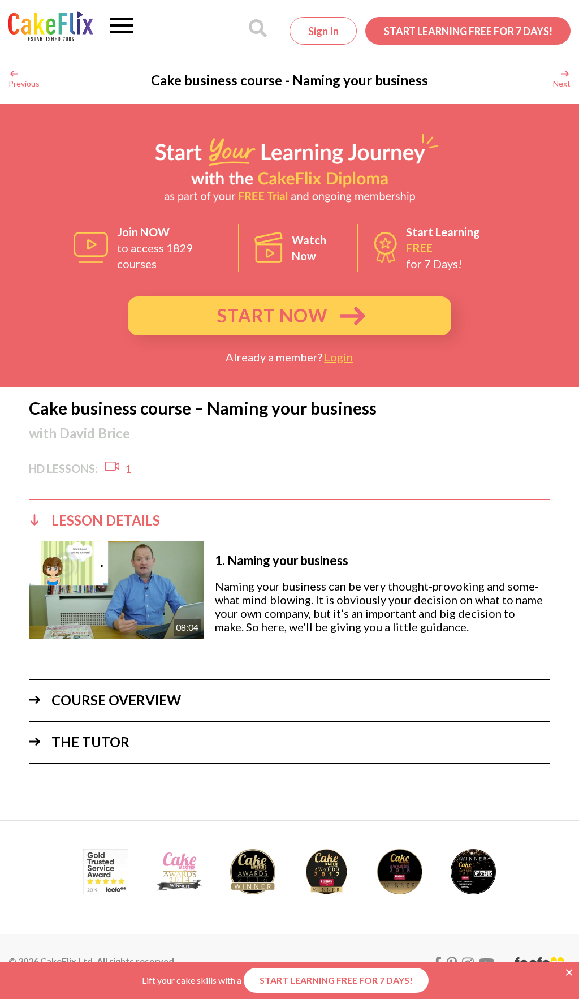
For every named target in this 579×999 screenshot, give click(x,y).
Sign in (323, 31)
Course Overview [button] (116, 700)
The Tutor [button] (90, 742)
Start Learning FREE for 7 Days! (468, 31)
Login (338, 357)
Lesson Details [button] (105, 520)
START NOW (272, 315)
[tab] (289, 520)
